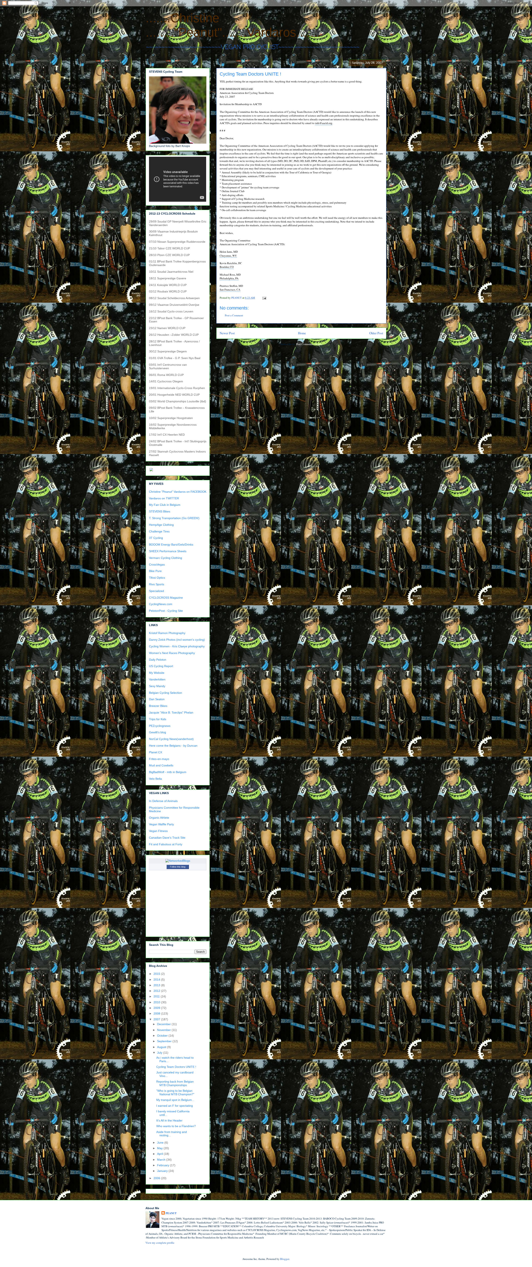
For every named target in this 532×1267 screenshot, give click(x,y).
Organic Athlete (159, 817)
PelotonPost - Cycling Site (166, 610)
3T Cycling (156, 538)
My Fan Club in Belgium (164, 504)
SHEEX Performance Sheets (167, 551)
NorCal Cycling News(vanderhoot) (171, 739)
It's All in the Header (169, 1120)
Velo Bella (155, 778)
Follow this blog (177, 866)
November (164, 1030)
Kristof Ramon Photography (167, 633)
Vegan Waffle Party (161, 824)
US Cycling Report (161, 666)
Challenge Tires (159, 531)
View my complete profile (159, 1243)
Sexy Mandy (157, 686)
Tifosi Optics (157, 577)
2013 (157, 985)
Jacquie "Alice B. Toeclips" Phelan (171, 712)
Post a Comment (234, 315)
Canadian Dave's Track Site (167, 837)
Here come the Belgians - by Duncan (173, 745)
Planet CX (155, 752)
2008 (157, 1013)
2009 (157, 1008)
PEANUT (171, 1213)
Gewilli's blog (157, 732)
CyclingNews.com (160, 604)
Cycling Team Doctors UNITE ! (176, 1066)
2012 (157, 990)
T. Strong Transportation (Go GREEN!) (174, 518)
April (160, 1153)
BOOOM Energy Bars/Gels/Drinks (171, 544)
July (160, 1052)
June (160, 1142)
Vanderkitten (157, 679)
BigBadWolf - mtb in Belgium (167, 772)
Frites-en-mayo (159, 759)
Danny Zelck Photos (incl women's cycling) (177, 639)
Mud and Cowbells (161, 765)
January (163, 1171)
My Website (156, 672)
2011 (157, 996)
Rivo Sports (156, 584)
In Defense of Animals (163, 801)
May (160, 1148)
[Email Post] (264, 298)
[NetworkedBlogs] (177, 860)
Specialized (156, 591)
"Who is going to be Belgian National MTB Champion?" (175, 1092)
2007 (157, 1019)
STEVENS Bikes (159, 511)
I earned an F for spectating (174, 1105)
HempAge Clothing (161, 524)
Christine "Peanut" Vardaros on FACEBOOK (177, 491)
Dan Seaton (157, 699)
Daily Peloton (157, 659)
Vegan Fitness (158, 831)
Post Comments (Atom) (309, 344)
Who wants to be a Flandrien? (176, 1126)
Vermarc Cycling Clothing (165, 558)
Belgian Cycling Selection (165, 692)
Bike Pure (155, 571)
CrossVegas (157, 564)
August (162, 1047)
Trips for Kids (157, 719)
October (163, 1035)
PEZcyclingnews (159, 725)
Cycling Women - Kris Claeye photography (177, 646)
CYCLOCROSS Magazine (166, 597)
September (164, 1041)
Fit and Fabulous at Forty (165, 844)
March (161, 1159)
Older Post (376, 333)
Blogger (284, 1259)
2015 (157, 973)
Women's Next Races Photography (172, 653)
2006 (157, 1178)
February (163, 1165)
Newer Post (227, 333)
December (164, 1024)
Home (302, 333)
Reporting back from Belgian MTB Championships (175, 1083)
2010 (157, 1002)
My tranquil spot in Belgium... (175, 1100)
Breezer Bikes (158, 705)
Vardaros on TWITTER (164, 498)
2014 (157, 979)
